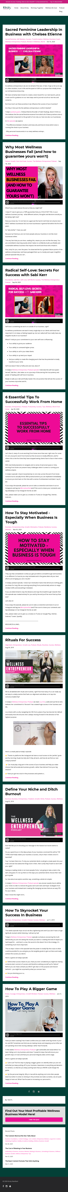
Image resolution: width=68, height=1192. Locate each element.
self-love (24, 280)
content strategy (23, 1139)
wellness (49, 407)
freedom (31, 799)
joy (29, 645)
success (28, 39)
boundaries (9, 280)
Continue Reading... (12, 135)
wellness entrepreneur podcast (15, 42)
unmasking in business (48, 1151)
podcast (24, 407)
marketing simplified (11, 1141)
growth (13, 161)
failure (7, 161)
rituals (39, 645)
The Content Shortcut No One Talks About (20, 1136)
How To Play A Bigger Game (31, 989)
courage (13, 994)
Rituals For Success (23, 640)
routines (45, 645)
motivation (34, 527)
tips (43, 407)
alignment (8, 645)
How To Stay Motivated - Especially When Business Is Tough (31, 517)
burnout (8, 799)
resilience (47, 527)
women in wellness (33, 42)
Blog (60, 11)
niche (42, 799)
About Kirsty (24, 8)
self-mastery (21, 39)
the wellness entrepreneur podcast (45, 161)
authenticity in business (11, 1151)
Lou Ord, (42, 702)
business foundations (11, 1139)
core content (32, 1139)
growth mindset (31, 994)
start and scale (21, 161)
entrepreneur (16, 407)
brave (7, 994)
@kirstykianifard (25, 488)
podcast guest (15, 112)
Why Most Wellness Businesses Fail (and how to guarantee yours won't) (30, 151)
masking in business (35, 1151)
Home (16, 8)
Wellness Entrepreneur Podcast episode (25, 370)
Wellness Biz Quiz (51, 8)
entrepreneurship (18, 527)
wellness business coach (51, 39)
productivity (32, 407)
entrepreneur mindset (43, 1139)
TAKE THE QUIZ (34, 1120)
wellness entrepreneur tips (23, 1153)
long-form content (54, 1139)
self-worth (31, 280)
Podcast (61, 8)
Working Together (37, 8)
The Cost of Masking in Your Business (18, 1148)
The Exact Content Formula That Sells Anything (22, 1161)
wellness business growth (41, 1141)
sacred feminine (10, 39)
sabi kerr (17, 280)
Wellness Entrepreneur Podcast (22, 702)
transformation (37, 39)
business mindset (24, 1151)
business (8, 407)
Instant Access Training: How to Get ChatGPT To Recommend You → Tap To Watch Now (34, 2)
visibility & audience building (25, 1141)
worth (43, 42)
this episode (11, 121)
